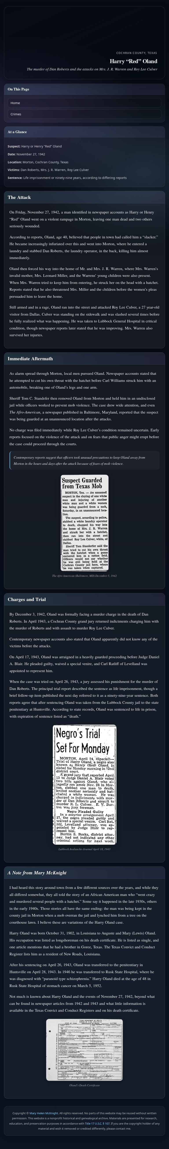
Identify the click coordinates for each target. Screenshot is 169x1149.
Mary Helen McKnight (43, 1113)
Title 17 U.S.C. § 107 (97, 1123)
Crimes (16, 114)
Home (15, 103)
